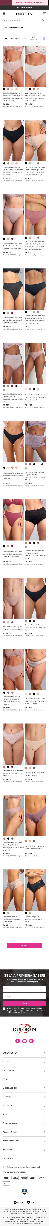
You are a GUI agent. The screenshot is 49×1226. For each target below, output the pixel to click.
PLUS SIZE (7, 1105)
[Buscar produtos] (43, 20)
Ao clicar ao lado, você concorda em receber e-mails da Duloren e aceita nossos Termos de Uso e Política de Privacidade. (26, 1010)
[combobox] (24, 21)
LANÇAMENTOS (10, 1053)
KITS (5, 1114)
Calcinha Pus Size (16, 28)
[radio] (44, 39)
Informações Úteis (11, 1141)
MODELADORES (10, 1088)
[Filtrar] (12, 39)
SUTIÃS (6, 1062)
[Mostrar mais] (24, 945)
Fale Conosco (9, 1149)
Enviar (24, 1003)
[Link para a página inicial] (6, 28)
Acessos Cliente (10, 1132)
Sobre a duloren (10, 1123)
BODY (5, 1079)
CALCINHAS (8, 1070)
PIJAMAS (7, 1097)
